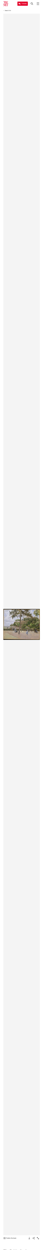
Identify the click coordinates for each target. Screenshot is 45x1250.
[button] (21, 624)
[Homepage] (5, 3)
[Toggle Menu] (38, 4)
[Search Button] (32, 4)
